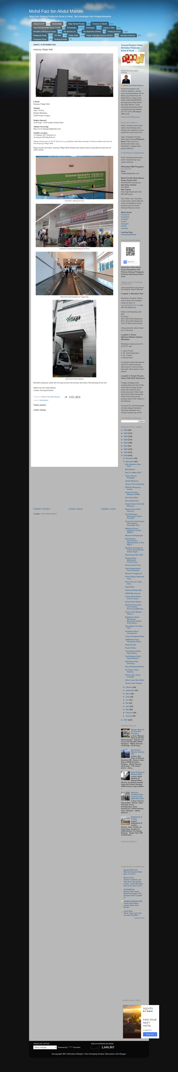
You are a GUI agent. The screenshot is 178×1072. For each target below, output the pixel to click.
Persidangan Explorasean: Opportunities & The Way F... (134, 542)
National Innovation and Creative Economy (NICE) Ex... (134, 607)
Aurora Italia (57, 24)
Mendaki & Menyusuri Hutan (44, 31)
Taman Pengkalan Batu (134, 636)
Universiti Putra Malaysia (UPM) (132, 493)
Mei (127, 703)
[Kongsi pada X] (75, 397)
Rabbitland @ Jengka (136, 818)
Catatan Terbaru (41, 509)
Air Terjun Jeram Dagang (132, 671)
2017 (126, 720)
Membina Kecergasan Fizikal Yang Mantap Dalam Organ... (134, 550)
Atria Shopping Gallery (134, 666)
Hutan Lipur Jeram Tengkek (132, 676)
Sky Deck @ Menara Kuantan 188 (138, 752)
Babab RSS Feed (130, 870)
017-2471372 (126, 169)
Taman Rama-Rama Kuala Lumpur (133, 597)
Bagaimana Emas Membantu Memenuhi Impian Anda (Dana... (133, 620)
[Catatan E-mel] (65, 397)
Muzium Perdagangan (134, 535)
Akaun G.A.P (39, 24)
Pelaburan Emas (114, 31)
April (128, 706)
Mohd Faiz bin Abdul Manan (56, 11)
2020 (126, 449)
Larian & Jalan (109, 28)
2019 (126, 452)
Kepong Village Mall (133, 590)
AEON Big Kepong (57, 141)
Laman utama (75, 509)
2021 (126, 446)
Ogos (128, 694)
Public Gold (73, 35)
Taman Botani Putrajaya (131, 477)
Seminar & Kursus (127, 35)
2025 (126, 433)
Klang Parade (130, 645)
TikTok (124, 226)
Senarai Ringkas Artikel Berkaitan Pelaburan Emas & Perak (132, 48)
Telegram (125, 224)
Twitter (124, 221)
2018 (126, 455)
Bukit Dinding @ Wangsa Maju (138, 773)
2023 (126, 440)
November (130, 461)
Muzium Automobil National (133, 510)
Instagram (125, 217)
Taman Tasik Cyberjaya (134, 484)
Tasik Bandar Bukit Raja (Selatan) (133, 657)
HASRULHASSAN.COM (133, 901)
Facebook (125, 215)
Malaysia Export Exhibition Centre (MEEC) (133, 530)
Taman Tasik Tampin (133, 683)
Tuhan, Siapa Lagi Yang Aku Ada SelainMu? (132, 914)
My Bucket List (70, 31)
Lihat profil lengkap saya (130, 117)
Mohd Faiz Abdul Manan (133, 85)
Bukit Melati (130, 469)
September (130, 690)
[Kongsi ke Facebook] (77, 397)
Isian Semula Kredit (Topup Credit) (46, 28)
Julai (128, 697)
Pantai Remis (130, 648)
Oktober (129, 687)
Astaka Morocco (132, 481)
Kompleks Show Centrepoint (132, 632)
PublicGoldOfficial (128, 234)
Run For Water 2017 (133, 472)
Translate (76, 1047)
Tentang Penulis (60, 39)
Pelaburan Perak (39, 35)
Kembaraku (71, 28)
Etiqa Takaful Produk (76, 24)
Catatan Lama (108, 509)
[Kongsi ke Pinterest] (79, 397)
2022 (126, 443)
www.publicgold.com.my (130, 305)
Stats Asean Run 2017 (134, 555)
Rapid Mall (129, 587)
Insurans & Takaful (99, 24)
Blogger (122, 1054)
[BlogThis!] (72, 397)
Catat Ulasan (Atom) (49, 514)
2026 (126, 430)
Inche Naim (128, 911)
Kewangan (90, 28)
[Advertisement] (74, 487)
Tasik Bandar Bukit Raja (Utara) (133, 652)
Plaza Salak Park (132, 501)
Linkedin (124, 219)
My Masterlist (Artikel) (92, 31)
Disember (130, 458)
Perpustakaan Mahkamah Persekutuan (131, 560)
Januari (129, 716)
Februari (129, 713)
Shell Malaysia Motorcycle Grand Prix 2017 (133, 516)
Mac (128, 709)
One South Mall (131, 498)
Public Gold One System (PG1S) (99, 35)
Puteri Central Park (133, 565)
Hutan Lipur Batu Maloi (134, 680)
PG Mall (57, 35)
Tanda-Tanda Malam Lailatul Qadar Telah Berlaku (131, 905)
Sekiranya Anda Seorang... (131, 662)
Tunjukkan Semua (139, 918)
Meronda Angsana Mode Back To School (133, 873)
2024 (126, 436)
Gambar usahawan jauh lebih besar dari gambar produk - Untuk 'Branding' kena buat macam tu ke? (133, 883)
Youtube (124, 228)
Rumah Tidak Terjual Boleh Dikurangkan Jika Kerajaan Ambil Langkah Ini (133, 894)
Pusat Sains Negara (133, 602)
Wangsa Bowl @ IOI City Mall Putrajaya (137, 731)
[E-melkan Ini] (70, 397)
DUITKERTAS (129, 889)
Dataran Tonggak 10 (133, 573)
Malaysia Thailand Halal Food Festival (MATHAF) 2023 (137, 795)
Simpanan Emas (39, 39)
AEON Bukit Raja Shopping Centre (133, 641)
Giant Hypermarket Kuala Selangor (133, 569)
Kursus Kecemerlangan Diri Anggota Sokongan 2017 (134, 523)
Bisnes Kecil (129, 878)
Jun (127, 700)
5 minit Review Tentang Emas (132, 153)
